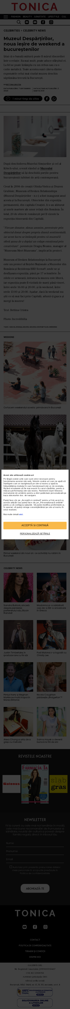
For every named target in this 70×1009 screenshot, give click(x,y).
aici (21, 514)
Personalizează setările (35, 533)
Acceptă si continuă (35, 525)
